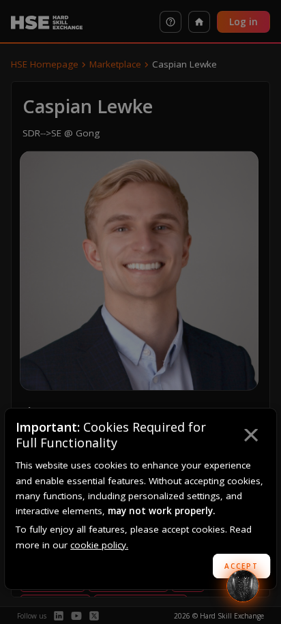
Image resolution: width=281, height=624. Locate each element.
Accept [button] (241, 566)
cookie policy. (99, 545)
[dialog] (140, 499)
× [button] (250, 437)
